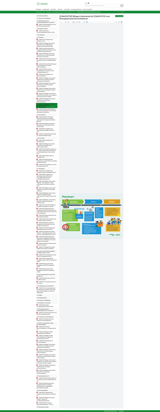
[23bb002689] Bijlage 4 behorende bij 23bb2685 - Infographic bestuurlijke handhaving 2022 (46, 201)
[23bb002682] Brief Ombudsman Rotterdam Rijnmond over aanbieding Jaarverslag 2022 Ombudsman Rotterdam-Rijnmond (46, 119)
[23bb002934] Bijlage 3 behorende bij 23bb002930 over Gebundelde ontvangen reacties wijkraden (46, 90)
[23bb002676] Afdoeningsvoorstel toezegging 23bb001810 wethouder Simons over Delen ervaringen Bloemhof (46, 50)
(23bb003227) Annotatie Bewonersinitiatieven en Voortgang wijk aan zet (46, 328)
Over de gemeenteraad (76, 9)
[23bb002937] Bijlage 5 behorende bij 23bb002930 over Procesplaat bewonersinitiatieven (46, 100)
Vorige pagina (120, 16)
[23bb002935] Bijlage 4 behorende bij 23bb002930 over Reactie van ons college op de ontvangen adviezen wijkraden (46, 95)
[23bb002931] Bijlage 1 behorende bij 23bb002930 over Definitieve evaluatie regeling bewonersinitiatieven (46, 80)
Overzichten (53, 9)
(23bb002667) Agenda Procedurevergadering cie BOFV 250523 (46, 31)
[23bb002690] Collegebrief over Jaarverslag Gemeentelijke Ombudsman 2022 (45, 130)
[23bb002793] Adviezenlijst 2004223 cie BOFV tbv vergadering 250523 (47, 313)
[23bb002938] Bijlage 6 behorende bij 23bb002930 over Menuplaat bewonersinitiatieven (46, 105)
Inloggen (120, 411)
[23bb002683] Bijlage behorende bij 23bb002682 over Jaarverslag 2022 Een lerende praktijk (46, 125)
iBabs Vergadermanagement (110, 411)
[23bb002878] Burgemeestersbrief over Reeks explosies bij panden (46, 216)
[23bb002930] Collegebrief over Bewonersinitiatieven (45, 75)
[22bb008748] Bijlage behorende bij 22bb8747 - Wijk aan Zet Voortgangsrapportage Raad (46, 399)
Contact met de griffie (87, 9)
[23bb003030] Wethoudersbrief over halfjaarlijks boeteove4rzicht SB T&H (46, 228)
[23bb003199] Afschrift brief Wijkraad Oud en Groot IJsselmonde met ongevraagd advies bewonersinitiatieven (46, 111)
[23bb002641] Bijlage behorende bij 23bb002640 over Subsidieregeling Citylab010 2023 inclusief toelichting (46, 45)
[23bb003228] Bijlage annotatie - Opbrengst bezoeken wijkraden (45, 332)
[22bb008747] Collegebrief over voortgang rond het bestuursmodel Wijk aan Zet (46, 394)
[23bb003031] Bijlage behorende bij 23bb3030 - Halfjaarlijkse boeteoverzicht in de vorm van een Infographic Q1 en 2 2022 (46, 233)
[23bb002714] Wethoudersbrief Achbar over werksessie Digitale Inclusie (46, 134)
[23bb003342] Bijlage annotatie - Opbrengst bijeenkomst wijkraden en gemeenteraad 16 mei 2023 (45, 337)
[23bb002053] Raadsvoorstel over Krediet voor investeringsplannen (45, 319)
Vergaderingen (45, 9)
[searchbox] (102, 5)
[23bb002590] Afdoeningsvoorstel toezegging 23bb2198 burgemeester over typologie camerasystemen (46, 224)
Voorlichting (67, 9)
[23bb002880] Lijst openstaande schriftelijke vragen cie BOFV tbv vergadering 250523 (47, 260)
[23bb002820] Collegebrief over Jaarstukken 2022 (45, 141)
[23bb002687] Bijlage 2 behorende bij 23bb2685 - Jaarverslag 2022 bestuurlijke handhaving (46, 189)
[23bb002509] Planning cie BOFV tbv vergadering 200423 (46, 279)
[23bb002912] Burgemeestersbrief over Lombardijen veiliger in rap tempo (46, 219)
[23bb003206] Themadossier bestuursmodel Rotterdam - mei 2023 (45, 403)
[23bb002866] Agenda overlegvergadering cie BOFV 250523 (45, 305)
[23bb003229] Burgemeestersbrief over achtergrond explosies (46, 244)
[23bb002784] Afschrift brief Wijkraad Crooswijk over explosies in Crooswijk (46, 205)
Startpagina (38, 9)
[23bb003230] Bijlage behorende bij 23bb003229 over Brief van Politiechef (46, 248)
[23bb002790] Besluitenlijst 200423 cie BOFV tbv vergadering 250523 (46, 25)
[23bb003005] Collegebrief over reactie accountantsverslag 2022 (46, 165)
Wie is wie (60, 9)
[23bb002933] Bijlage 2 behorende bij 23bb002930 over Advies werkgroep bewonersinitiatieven (46, 85)
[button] (121, 5)
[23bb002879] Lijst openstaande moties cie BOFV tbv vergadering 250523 (46, 255)
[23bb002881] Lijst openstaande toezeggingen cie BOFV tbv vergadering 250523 (45, 265)
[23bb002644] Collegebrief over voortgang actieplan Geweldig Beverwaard (46, 171)
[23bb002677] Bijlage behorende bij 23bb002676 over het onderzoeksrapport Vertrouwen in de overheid (46, 55)
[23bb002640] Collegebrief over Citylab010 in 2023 (45, 40)
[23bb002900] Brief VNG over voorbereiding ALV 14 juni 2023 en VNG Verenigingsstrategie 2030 (45, 71)
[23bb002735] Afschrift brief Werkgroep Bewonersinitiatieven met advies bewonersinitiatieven (46, 66)
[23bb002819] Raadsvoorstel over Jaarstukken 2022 (45, 156)
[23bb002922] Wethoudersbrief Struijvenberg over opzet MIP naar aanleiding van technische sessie (47, 161)
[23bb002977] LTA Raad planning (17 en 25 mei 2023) (46, 282)
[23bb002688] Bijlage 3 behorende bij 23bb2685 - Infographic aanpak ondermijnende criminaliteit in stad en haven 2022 (46, 195)
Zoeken (86, 3)
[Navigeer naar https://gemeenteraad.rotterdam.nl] (42, 4)
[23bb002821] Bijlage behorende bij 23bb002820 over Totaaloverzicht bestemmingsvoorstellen (46, 145)
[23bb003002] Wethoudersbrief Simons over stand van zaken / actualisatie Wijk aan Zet (46, 60)
